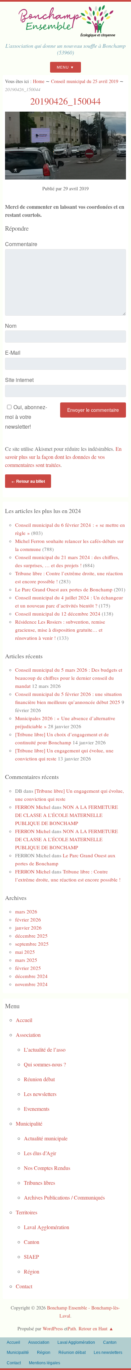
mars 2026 (26, 911)
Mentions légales (44, 1363)
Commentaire (21, 244)
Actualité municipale (46, 1138)
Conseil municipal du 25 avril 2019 (84, 81)
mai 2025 (25, 951)
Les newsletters (40, 1093)
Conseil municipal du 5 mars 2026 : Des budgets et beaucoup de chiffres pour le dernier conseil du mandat (68, 677)
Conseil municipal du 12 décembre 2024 (57, 613)
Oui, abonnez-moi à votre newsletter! (26, 416)
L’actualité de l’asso (45, 1049)
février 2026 (28, 919)
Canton (31, 1241)
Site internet (19, 380)
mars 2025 (26, 959)
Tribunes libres (39, 1182)
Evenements (36, 1108)
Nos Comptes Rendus (47, 1167)
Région (31, 1271)
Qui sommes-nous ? (45, 1064)
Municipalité (29, 1123)
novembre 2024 (31, 984)
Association (28, 1034)
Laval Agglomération (46, 1226)
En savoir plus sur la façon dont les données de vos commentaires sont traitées (63, 456)
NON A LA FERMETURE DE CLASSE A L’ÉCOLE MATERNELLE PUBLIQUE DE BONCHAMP (66, 815)
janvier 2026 (28, 927)
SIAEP (31, 1256)
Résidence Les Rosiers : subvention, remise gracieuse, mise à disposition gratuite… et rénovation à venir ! (60, 629)
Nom (10, 325)
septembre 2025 (32, 943)
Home (38, 81)
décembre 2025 (31, 935)
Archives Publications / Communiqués (64, 1197)
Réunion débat (39, 1079)
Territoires (26, 1212)
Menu (63, 67)
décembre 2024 (31, 976)
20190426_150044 (65, 100)
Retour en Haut (93, 1328)
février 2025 (28, 968)
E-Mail (12, 352)
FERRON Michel (32, 807)
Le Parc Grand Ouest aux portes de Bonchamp (64, 589)
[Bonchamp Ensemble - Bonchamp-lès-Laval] (65, 35)
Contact (24, 1286)
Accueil (24, 1019)
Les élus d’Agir (40, 1153)
